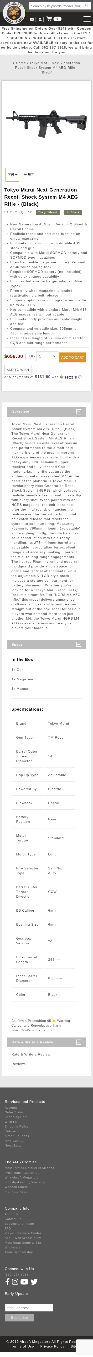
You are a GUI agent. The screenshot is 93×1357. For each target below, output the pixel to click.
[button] (46, 377)
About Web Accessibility (23, 1238)
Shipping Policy (17, 1126)
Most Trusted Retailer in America (29, 1168)
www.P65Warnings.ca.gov (31, 1030)
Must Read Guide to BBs (23, 1242)
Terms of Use (22, 1346)
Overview (20, 412)
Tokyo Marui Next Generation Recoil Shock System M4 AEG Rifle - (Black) (47, 67)
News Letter (14, 1145)
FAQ (8, 1228)
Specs (17, 644)
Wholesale (13, 1247)
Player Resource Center (23, 1233)
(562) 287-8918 (16, 1274)
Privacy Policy (52, 1346)
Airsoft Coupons (17, 1136)
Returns (11, 1131)
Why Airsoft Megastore (22, 1177)
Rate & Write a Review (32, 1042)
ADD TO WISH (18, 370)
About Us (12, 1214)
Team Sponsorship (19, 1252)
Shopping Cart (16, 1117)
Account (11, 1107)
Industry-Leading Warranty (25, 1182)
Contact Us (13, 1219)
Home (21, 63)
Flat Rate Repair (17, 1191)
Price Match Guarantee (22, 1172)
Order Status (14, 1112)
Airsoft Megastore (14, 12)
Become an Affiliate (19, 1223)
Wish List (12, 1122)
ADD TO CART (72, 357)
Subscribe (15, 1299)
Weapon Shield (16, 1187)
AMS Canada (15, 1140)
